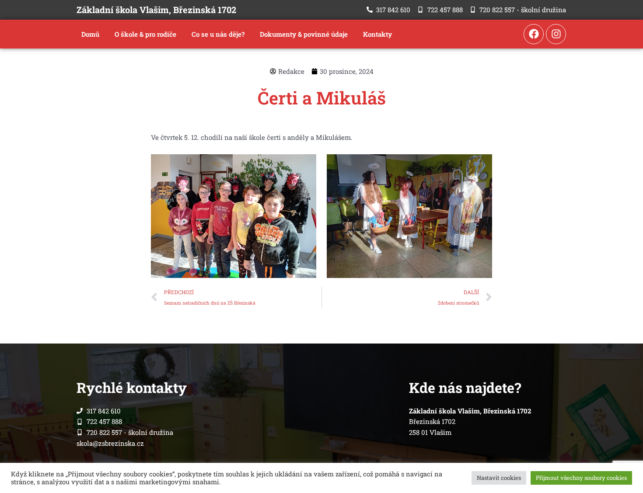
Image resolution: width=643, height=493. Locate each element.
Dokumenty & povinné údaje (304, 34)
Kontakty (377, 34)
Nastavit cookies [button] (499, 478)
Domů (90, 34)
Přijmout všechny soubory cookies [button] (581, 478)
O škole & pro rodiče (145, 34)
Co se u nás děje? (218, 34)
